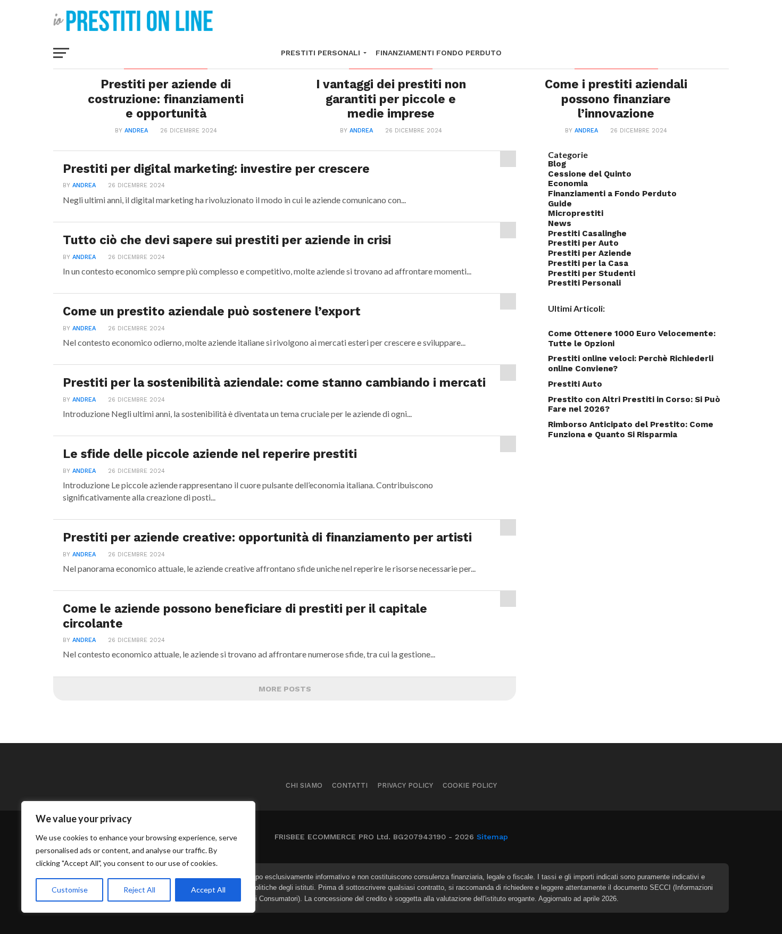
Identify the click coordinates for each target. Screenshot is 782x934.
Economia (568, 183)
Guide (560, 204)
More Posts (285, 689)
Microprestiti (575, 213)
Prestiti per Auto (583, 243)
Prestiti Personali (320, 52)
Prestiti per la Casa (588, 263)
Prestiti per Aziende (589, 253)
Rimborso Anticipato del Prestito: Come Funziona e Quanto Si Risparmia (630, 429)
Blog (557, 164)
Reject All (139, 889)
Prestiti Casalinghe (587, 233)
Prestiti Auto (575, 384)
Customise (70, 889)
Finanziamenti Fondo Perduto (439, 52)
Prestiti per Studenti (591, 273)
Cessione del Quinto (589, 174)
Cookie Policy (470, 785)
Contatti (350, 785)
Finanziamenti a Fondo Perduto (612, 193)
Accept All (208, 889)
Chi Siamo (304, 785)
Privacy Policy (405, 785)
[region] (138, 857)
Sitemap (492, 836)
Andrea (136, 130)
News (559, 223)
